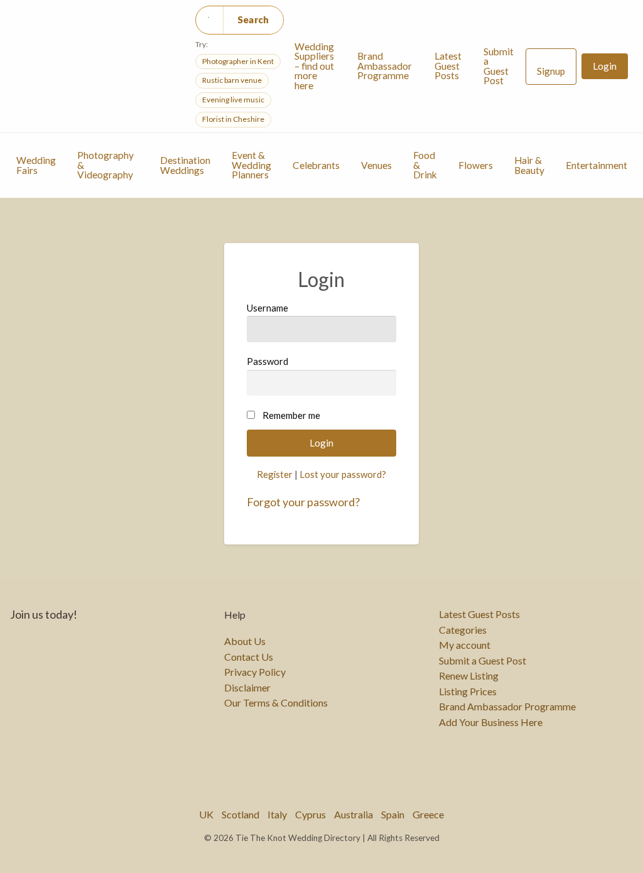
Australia (353, 814)
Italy (277, 814)
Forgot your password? (303, 502)
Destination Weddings (185, 165)
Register (275, 474)
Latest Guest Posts (448, 65)
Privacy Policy (255, 672)
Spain (392, 814)
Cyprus (310, 814)
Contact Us (248, 657)
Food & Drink (425, 164)
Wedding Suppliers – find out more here (314, 66)
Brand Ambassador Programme (384, 65)
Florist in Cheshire (233, 119)
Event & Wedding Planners (251, 164)
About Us (245, 641)
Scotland (240, 814)
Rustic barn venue (232, 80)
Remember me (291, 415)
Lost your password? (343, 474)
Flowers (475, 165)
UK (206, 814)
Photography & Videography (105, 164)
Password (267, 361)
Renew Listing (469, 676)
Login (605, 66)
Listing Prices (468, 691)
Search (253, 19)
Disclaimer (247, 688)
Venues (376, 165)
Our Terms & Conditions (276, 703)
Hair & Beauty (529, 165)
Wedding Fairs (36, 165)
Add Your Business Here (491, 722)
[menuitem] (315, 66)
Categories (463, 630)
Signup (551, 71)
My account (464, 645)
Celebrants (316, 165)
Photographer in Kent (238, 61)
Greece (428, 814)
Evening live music (233, 99)
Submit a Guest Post (499, 66)
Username (267, 307)
